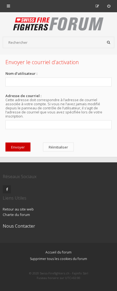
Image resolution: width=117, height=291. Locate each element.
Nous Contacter (19, 226)
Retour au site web (18, 209)
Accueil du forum (58, 252)
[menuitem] (108, 6)
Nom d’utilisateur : (21, 73)
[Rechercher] (108, 42)
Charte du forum (16, 214)
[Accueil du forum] (58, 24)
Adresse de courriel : (23, 95)
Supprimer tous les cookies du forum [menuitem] (58, 258)
